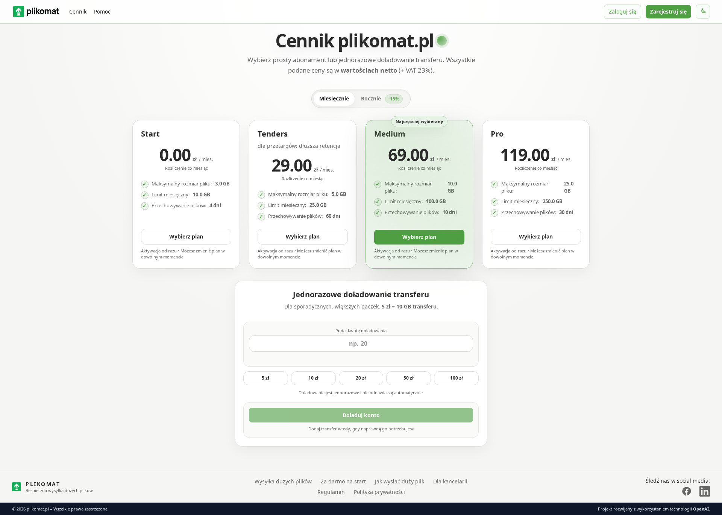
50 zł (408, 378)
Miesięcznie (334, 98)
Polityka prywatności (379, 491)
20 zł (361, 378)
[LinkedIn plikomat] (704, 491)
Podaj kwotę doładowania (361, 330)
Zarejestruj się (668, 11)
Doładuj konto (361, 415)
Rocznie (380, 98)
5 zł (265, 378)
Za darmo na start (343, 481)
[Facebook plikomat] (686, 491)
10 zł (313, 378)
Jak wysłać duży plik (399, 481)
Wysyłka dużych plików (283, 481)
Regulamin (331, 491)
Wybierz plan (186, 236)
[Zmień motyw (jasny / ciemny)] (703, 12)
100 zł (456, 378)
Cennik (77, 11)
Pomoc (102, 11)
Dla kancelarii (450, 481)
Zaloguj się (622, 11)
